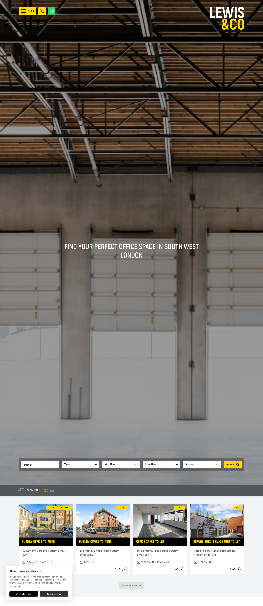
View (118, 569)
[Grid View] (46, 490)
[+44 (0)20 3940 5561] (42, 11)
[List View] (52, 490)
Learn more (14, 586)
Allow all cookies (23, 594)
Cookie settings (54, 594)
